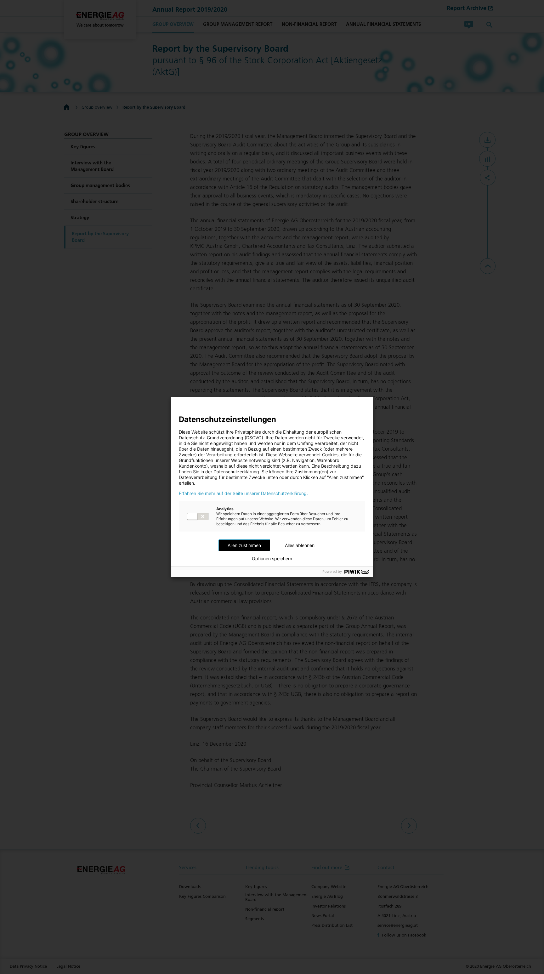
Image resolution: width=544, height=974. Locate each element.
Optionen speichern (272, 558)
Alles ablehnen (299, 545)
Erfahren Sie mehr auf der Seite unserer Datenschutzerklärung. (243, 493)
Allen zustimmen (244, 545)
